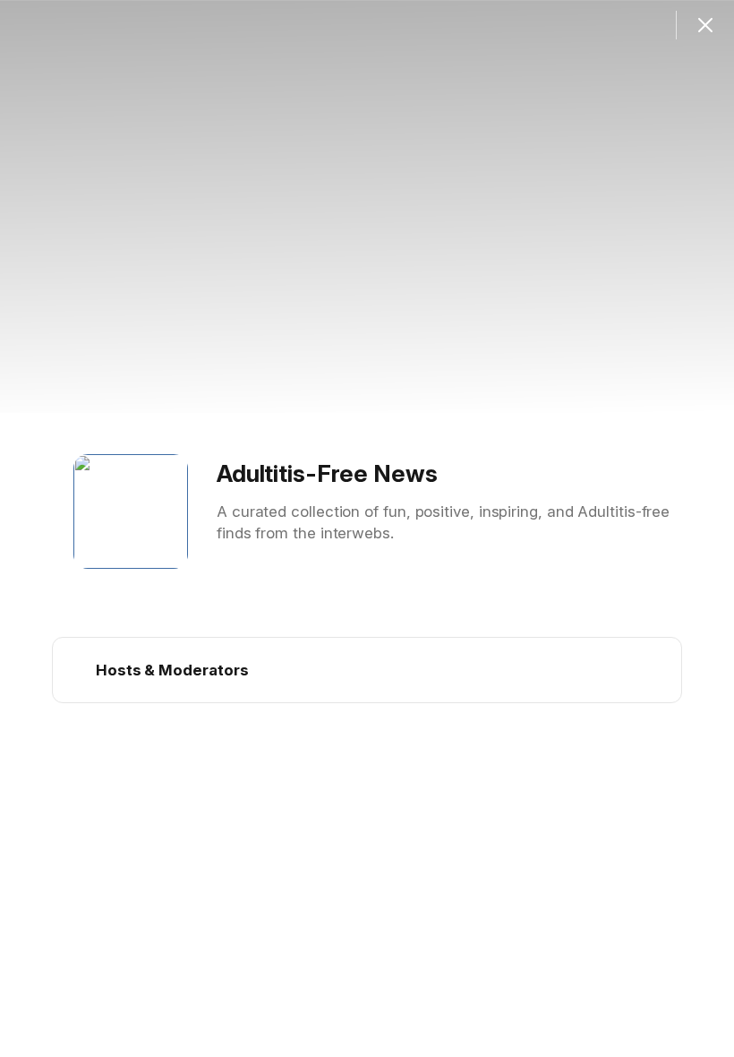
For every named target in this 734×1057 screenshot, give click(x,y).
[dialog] (367, 528)
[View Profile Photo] (130, 511)
